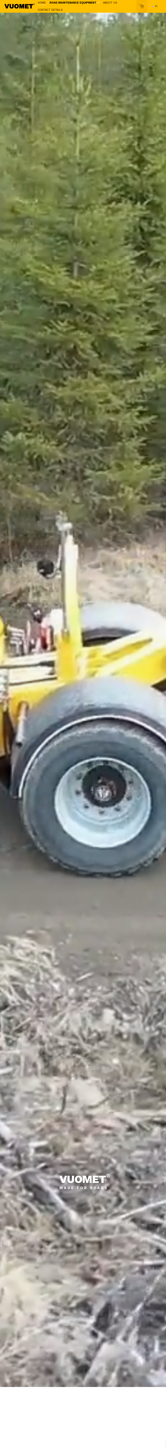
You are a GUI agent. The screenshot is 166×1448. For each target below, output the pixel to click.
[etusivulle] (19, 6)
